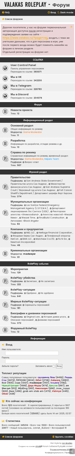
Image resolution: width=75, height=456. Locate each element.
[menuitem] (5, 12)
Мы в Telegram (21, 85)
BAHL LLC (27, 238)
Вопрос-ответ (32, 162)
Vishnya (56, 391)
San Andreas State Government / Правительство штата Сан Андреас (37, 182)
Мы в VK (16, 77)
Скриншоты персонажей (37, 304)
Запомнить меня (44, 366)
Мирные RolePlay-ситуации (28, 301)
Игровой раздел (38, 172)
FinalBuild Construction (52, 217)
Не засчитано (48, 281)
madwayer (29, 253)
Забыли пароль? (10, 366)
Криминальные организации (29, 250)
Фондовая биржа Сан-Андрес (28, 235)
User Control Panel (23, 65)
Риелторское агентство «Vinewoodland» (38, 213)
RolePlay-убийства (23, 278)
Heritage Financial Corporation (56, 232)
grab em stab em (33, 391)
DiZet (39, 380)
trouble (54, 382)
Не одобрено (47, 293)
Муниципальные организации (30, 201)
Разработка (18, 140)
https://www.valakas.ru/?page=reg (25, 38)
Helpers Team (51, 158)
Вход (9, 344)
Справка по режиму (23, 152)
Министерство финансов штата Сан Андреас (38, 185)
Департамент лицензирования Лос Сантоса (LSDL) (38, 210)
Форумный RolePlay (24, 328)
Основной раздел (22, 125)
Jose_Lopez (63, 388)
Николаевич (41, 388)
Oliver (5, 393)
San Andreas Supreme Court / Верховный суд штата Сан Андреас (40, 189)
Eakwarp (56, 380)
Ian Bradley (67, 443)
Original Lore (33, 316)
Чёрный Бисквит (10, 385)
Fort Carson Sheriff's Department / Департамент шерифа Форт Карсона (41, 192)
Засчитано (32, 281)
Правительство (20, 177)
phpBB (38, 446)
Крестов (53, 385)
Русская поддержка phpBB (61, 449)
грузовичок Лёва (46, 377)
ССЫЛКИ (38, 59)
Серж (17, 382)
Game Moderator (32, 132)
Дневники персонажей (49, 319)
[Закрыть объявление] (71, 26)
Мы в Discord (19, 94)
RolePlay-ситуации (23, 289)
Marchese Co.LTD (45, 238)
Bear (11, 391)
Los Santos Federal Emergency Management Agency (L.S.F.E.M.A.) (35, 207)
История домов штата (55, 316)
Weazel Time (28, 217)
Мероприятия (19, 269)
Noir (4, 382)
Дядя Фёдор (34, 385)
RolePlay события (38, 263)
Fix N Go (63, 238)
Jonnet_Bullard (41, 428)
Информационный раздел (38, 120)
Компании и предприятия (27, 229)
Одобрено (31, 293)
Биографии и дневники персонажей (34, 313)
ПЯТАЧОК (21, 380)
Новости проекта (21, 110)
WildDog (23, 388)
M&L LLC (30, 232)
